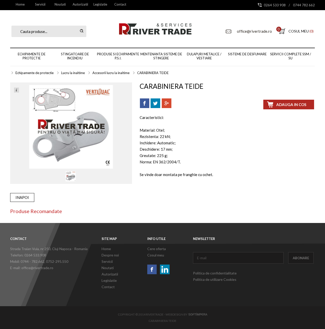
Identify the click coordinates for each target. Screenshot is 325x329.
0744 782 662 (304, 5)
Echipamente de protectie (31, 56)
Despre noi (110, 255)
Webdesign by (177, 314)
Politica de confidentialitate (215, 273)
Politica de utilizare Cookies (214, 279)
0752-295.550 (57, 261)
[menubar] (70, 4)
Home (20, 4)
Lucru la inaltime (73, 73)
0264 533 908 (275, 5)
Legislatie (100, 4)
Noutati (60, 4)
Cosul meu (155, 255)
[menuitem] (20, 4)
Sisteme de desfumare (247, 54)
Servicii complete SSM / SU (290, 56)
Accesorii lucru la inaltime (110, 73)
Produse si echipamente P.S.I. (118, 56)
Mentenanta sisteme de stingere (161, 56)
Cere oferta (156, 249)
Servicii (40, 4)
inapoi (22, 197)
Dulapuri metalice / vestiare (204, 56)
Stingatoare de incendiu (75, 56)
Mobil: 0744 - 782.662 (27, 261)
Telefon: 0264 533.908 (28, 255)
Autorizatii (80, 4)
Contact (120, 4)
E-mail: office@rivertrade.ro (31, 268)
